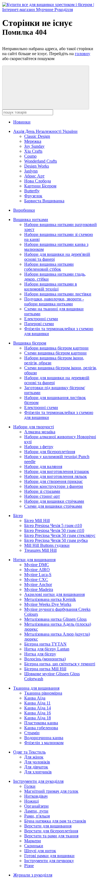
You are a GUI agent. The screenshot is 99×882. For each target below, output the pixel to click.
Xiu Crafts (33, 151)
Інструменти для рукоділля (38, 781)
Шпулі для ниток (40, 850)
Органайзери (36, 806)
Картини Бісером (40, 186)
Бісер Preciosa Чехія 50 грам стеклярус (59, 535)
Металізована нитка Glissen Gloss (55, 619)
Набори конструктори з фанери (53, 486)
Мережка (32, 141)
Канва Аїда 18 (37, 718)
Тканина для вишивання (36, 688)
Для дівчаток (36, 767)
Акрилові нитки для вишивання (54, 594)
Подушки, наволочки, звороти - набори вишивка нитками (54, 301)
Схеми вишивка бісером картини (55, 353)
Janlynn (31, 171)
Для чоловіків (37, 762)
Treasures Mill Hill (40, 550)
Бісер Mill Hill (37, 520)
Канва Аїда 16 (37, 713)
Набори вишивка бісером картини (56, 348)
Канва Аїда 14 (37, 708)
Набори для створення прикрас (53, 481)
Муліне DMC (36, 564)
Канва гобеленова (41, 727)
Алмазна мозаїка (39, 431)
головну (82, 53)
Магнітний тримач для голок (51, 791)
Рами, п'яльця (37, 816)
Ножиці (31, 801)
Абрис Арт (34, 176)
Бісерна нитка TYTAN (45, 644)
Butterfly (32, 191)
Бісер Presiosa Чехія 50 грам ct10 (54, 530)
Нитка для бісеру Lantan (46, 649)
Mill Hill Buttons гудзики (47, 545)
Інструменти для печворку (49, 860)
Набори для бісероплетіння (49, 451)
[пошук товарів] (45, 87)
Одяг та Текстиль (29, 752)
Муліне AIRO (37, 569)
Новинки (22, 122)
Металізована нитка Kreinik (50, 599)
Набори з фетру (38, 446)
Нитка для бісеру (40, 654)
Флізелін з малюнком (44, 742)
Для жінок (33, 757)
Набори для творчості (33, 426)
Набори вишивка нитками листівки (57, 294)
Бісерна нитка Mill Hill (45, 668)
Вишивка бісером (29, 343)
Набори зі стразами (42, 491)
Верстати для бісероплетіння (51, 831)
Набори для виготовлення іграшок (56, 471)
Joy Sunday (34, 146)
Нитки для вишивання (34, 559)
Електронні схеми (41, 318)
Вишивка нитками (30, 219)
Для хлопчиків (38, 772)
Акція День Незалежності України (45, 131)
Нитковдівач (36, 796)
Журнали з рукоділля (32, 875)
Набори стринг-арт (42, 496)
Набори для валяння (43, 466)
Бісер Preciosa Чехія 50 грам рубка (56, 540)
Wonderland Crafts (40, 161)
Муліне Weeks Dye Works (47, 604)
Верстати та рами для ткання (51, 835)
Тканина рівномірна (43, 693)
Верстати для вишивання (48, 826)
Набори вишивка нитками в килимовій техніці (50, 286)
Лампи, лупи (36, 811)
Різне (29, 865)
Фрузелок (33, 195)
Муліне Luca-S (37, 574)
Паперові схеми (39, 323)
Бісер (18, 515)
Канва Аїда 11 (37, 703)
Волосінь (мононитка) (45, 659)
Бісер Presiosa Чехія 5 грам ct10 (53, 525)
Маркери (32, 840)
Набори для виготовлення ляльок (55, 476)
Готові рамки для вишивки (49, 855)
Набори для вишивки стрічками (54, 501)
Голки (29, 786)
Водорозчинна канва (43, 737)
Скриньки (33, 845)
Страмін (32, 732)
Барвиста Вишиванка (44, 200)
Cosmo (30, 156)
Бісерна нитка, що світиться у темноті (59, 664)
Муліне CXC (36, 579)
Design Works (36, 166)
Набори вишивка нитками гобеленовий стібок (49, 266)
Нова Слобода (37, 181)
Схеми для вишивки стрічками (53, 506)
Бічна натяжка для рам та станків (55, 821)
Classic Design (37, 136)
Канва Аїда (34, 698)
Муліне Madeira (38, 589)
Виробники (24, 210)
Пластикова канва (41, 722)
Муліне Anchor (38, 584)
